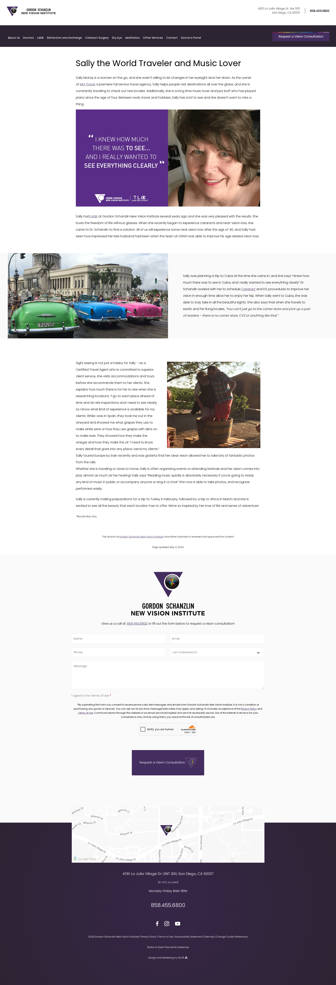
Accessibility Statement (188, 936)
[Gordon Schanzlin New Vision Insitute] (31, 15)
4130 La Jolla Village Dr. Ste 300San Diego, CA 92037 (279, 11)
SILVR (181, 957)
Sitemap (209, 936)
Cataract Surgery (97, 38)
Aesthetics (132, 38)
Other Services (153, 38)
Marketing (168, 957)
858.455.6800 (319, 11)
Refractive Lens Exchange (64, 38)
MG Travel (87, 84)
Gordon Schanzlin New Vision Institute (141, 536)
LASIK (40, 38)
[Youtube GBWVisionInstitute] (177, 924)
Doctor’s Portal (191, 38)
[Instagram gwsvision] (166, 924)
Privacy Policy (249, 708)
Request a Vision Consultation (300, 36)
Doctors (28, 38)
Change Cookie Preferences (232, 936)
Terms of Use (85, 712)
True (188, 695)
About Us (14, 38)
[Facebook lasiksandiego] (157, 924)
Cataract (249, 289)
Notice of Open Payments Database (168, 947)
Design (152, 957)
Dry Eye (117, 38)
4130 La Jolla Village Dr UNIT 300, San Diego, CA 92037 (168, 873)
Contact (172, 38)
